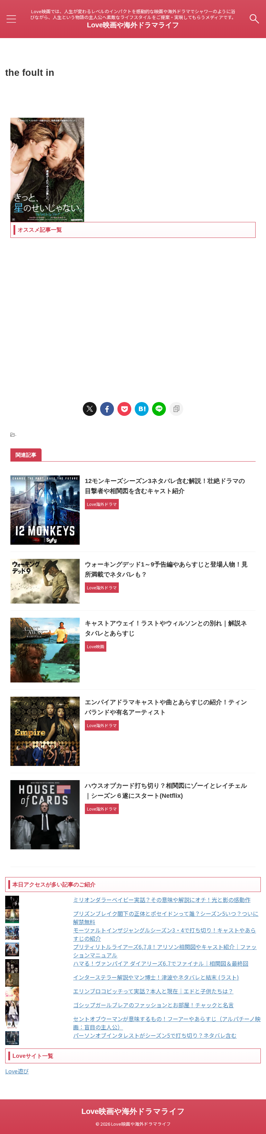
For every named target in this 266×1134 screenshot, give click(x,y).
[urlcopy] (176, 409)
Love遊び (17, 1071)
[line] (159, 409)
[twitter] (90, 409)
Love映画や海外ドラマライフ (133, 25)
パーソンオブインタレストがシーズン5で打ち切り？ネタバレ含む (155, 1035)
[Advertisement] (133, 314)
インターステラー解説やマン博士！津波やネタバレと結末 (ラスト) (156, 977)
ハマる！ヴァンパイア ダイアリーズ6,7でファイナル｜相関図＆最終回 (160, 963)
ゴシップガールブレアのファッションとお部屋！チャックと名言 (153, 1005)
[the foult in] (142, 409)
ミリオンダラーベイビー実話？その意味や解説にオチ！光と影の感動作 (161, 899)
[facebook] (107, 409)
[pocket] (124, 409)
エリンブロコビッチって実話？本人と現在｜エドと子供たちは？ (153, 991)
